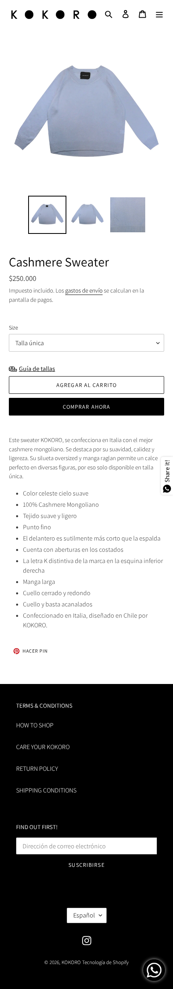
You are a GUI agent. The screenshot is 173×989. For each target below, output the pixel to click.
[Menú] (159, 14)
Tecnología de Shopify (105, 962)
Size (13, 327)
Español (84, 915)
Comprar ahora (87, 406)
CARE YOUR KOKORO (43, 747)
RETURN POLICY (37, 768)
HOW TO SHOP (35, 725)
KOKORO (71, 962)
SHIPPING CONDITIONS (46, 790)
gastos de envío (84, 290)
